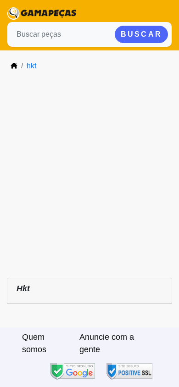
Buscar (141, 34)
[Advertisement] (89, 172)
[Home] (14, 66)
